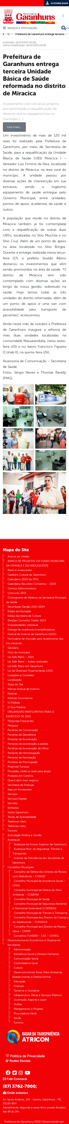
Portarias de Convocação (23, 730)
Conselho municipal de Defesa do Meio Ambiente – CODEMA (37, 892)
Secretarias (13, 944)
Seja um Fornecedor (20, 789)
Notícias (12, 693)
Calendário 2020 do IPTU (23, 579)
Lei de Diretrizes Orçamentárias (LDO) (30, 670)
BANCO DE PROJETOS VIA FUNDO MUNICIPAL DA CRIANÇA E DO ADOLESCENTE (35, 563)
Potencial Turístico (18, 766)
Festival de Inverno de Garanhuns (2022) (32, 634)
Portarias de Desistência (22, 734)
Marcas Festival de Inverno (23, 689)
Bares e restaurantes (20, 570)
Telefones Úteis (17, 821)
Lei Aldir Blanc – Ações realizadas (28, 661)
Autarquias (14, 839)
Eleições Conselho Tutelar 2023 (27, 620)
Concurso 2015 (17, 593)
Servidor (13, 803)
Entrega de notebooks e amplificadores (31, 629)
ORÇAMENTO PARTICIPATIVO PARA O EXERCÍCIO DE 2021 (30, 714)
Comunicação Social (26, 958)
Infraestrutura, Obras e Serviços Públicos (38, 995)
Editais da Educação (19, 611)
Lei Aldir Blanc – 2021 (21, 657)
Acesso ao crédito (18, 556)
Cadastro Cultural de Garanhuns (27, 574)
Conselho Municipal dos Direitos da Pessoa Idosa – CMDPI (39, 929)
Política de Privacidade (27, 1056)
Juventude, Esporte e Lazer (30, 999)
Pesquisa (13, 725)
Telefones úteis (17, 826)
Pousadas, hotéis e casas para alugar (29, 771)
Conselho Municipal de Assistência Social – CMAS (38, 883)
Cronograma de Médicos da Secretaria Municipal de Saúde (36, 600)
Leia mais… (14, 127)
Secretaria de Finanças (21, 785)
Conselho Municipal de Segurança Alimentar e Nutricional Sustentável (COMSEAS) (39, 906)
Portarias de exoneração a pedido (28, 743)
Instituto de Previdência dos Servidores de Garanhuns (38, 860)
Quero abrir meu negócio (23, 780)
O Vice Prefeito (17, 707)
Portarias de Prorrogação (23, 762)
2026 (36, 1121)
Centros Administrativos (22, 588)
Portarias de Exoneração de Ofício (28, 748)
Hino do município (19, 652)
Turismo (12, 830)
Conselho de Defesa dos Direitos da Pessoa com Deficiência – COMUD (39, 874)
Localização (15, 679)
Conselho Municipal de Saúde (32, 899)
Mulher (18, 1004)
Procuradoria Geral (25, 1013)
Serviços (13, 794)
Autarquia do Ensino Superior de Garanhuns (40, 844)
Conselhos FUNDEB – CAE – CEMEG (36, 935)
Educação (19, 981)
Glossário (13, 647)
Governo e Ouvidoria (26, 990)
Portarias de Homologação (24, 753)
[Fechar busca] (63, 28)
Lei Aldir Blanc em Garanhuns (25, 666)
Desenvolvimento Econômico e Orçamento (34, 940)
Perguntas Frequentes (21, 721)
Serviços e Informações (22, 28)
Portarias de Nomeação (22, 757)
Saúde (17, 1018)
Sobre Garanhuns (18, 812)
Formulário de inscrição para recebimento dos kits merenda (34, 641)
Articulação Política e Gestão (25, 835)
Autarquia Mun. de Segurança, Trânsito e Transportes (37, 851)
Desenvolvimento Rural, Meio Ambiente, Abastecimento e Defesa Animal (37, 974)
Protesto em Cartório (20, 775)
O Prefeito (14, 702)
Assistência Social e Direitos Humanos (36, 954)
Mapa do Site (15, 684)
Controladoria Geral (26, 963)
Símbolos (13, 807)
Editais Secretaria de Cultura (24, 615)
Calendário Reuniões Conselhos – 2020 (32, 583)
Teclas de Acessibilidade (22, 817)
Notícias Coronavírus (20, 698)
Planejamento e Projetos (28, 1008)
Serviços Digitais (17, 798)
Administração (22, 949)
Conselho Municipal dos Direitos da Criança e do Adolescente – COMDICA (40, 919)
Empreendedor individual (23, 625)
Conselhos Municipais (21, 867)
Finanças (19, 986)
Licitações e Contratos (21, 675)
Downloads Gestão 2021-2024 (26, 606)
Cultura (18, 967)
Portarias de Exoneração (22, 739)
